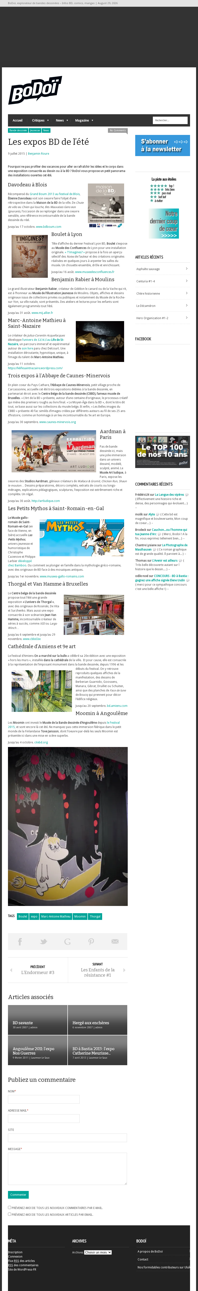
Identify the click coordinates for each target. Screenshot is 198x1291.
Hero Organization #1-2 (152, 318)
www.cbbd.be (32, 639)
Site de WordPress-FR (22, 1269)
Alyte (151, 514)
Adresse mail (18, 1110)
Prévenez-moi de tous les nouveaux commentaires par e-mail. (57, 1208)
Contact (143, 1259)
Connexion (15, 1256)
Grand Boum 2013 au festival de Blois (55, 194)
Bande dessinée (18, 130)
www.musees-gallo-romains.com (62, 576)
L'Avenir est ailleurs (164, 560)
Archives (77, 1252)
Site (11, 1130)
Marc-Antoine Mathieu (56, 916)
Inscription (15, 1252)
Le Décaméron (146, 306)
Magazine (80, 122)
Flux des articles (21, 1261)
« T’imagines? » (75, 252)
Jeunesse (35, 130)
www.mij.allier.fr (42, 313)
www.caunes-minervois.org (57, 422)
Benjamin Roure (38, 153)
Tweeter (44, 941)
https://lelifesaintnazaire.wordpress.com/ (35, 368)
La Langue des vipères (169, 494)
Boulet (23, 916)
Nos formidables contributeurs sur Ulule (164, 1267)
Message (15, 1149)
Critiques (35, 122)
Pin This (91, 941)
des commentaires (23, 1265)
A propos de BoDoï (150, 1251)
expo (34, 916)
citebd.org (41, 742)
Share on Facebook (20, 941)
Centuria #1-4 (145, 281)
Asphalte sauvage (148, 269)
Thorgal (95, 916)
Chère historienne (148, 293)
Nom (12, 1091)
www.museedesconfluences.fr (94, 272)
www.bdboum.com (48, 226)
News (57, 122)
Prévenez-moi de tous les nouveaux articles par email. (52, 1214)
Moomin (80, 916)
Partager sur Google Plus (67, 941)
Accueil (17, 120)
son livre (27, 348)
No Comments (118, 130)
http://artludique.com (46, 501)
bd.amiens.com (117, 706)
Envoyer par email (115, 941)
